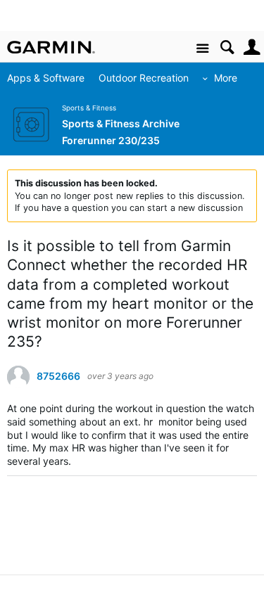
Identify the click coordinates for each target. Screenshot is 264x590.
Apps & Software (45, 78)
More (225, 78)
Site (202, 49)
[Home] (51, 47)
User (251, 47)
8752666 (58, 376)
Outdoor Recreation (144, 78)
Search (227, 47)
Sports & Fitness (89, 108)
